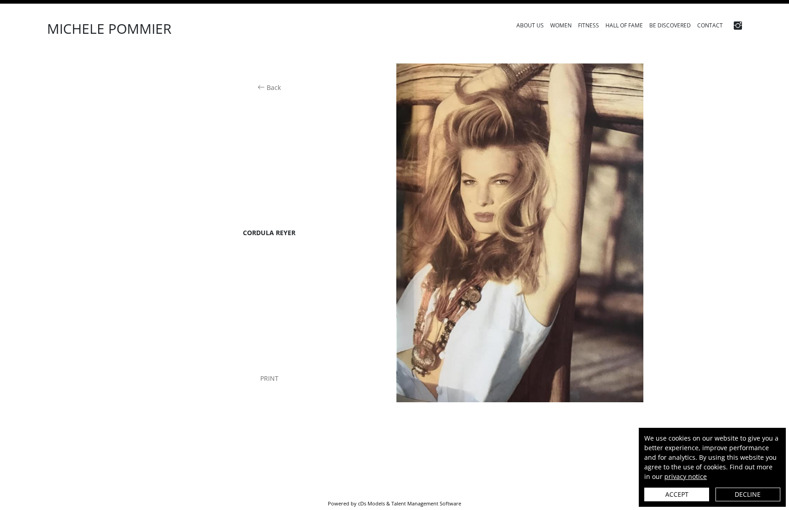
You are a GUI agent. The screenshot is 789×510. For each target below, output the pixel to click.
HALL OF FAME (624, 25)
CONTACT (710, 25)
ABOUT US (530, 25)
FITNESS (588, 25)
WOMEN (561, 25)
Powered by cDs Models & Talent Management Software (394, 503)
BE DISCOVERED (670, 25)
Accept (677, 494)
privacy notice (685, 476)
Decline (748, 494)
